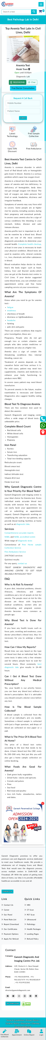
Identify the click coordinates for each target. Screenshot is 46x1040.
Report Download (11, 924)
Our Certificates (10, 929)
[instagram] (19, 996)
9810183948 (18, 82)
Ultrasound (31, 920)
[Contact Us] (43, 420)
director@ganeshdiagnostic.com (17, 990)
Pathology (31, 924)
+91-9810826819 (33, 980)
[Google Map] (43, 433)
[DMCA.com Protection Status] (26, 1003)
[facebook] (7, 996)
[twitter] (13, 996)
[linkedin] (36, 996)
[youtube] (24, 996)
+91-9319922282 (22, 982)
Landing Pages (33, 934)
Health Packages (34, 929)
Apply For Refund (11, 939)
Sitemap (35, 1024)
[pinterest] (30, 996)
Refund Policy (32, 939)
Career (6, 910)
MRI (28, 905)
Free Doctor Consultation (23, 88)
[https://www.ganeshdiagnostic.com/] (11, 4)
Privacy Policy (32, 1020)
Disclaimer (25, 1024)
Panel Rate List (10, 920)
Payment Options (11, 934)
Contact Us (7, 891)
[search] (34, 11)
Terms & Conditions (15, 1020)
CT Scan (30, 910)
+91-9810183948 (22, 977)
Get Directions (13, 1003)
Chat (33, 82)
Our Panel (8, 915)
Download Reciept (23, 1027)
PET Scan (31, 915)
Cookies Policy (12, 1024)
